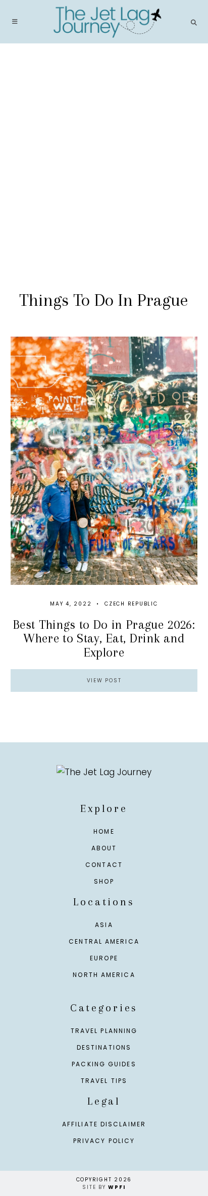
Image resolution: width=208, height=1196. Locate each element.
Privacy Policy (104, 1140)
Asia (104, 924)
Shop (104, 881)
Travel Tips (104, 1080)
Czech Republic (131, 604)
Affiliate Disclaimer (104, 1124)
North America (104, 974)
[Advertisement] (104, 178)
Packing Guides (104, 1064)
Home (103, 831)
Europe (104, 958)
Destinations (104, 1047)
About (104, 848)
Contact (104, 864)
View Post (104, 680)
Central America (104, 941)
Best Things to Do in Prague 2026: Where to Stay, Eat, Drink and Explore (104, 638)
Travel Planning (104, 1030)
